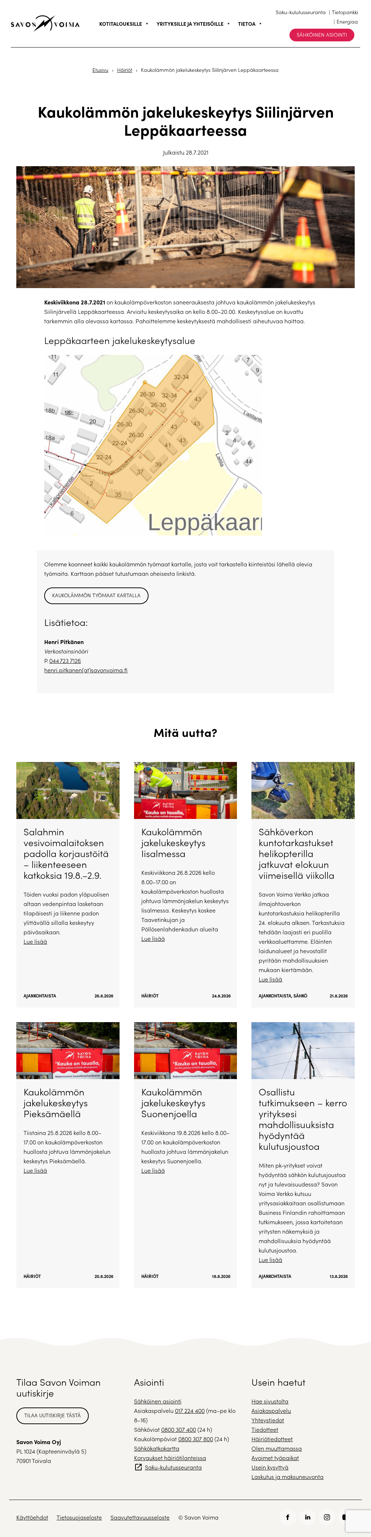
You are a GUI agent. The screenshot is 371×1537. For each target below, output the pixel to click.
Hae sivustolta (269, 1401)
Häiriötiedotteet (272, 1439)
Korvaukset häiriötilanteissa (170, 1458)
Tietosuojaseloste (79, 1517)
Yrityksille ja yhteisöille (190, 23)
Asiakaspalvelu (271, 1410)
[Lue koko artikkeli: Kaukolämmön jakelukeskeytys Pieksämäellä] (68, 1155)
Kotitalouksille (120, 23)
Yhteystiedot (267, 1420)
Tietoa (246, 23)
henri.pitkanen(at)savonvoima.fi (86, 670)
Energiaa (347, 21)
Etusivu (100, 69)
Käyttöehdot (32, 1517)
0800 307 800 (195, 1439)
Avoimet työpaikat (275, 1458)
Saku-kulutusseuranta (301, 12)
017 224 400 (190, 1410)
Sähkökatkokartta (156, 1448)
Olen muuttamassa (276, 1448)
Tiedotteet (264, 1429)
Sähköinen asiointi (322, 34)
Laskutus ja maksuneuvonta (287, 1476)
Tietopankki (345, 12)
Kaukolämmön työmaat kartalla (96, 595)
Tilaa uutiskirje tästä (52, 1415)
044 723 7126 (65, 660)
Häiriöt (124, 69)
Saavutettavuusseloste (140, 1517)
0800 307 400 (178, 1429)
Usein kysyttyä (269, 1467)
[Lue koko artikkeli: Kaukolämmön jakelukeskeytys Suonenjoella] (185, 1155)
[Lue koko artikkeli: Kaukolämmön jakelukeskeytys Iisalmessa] (185, 885)
